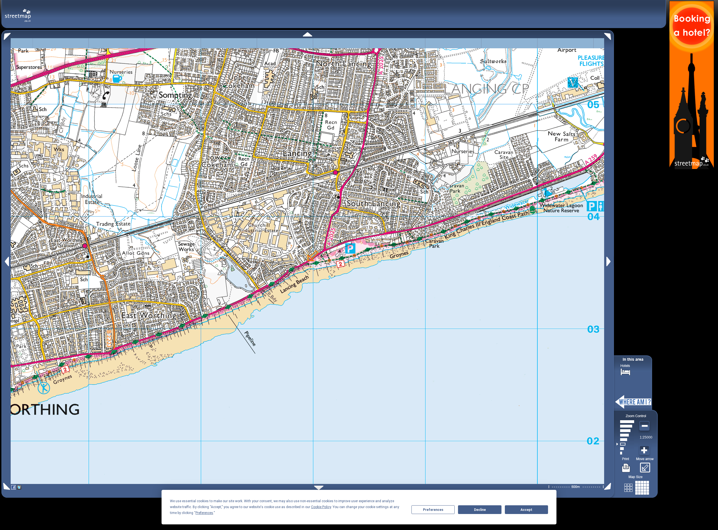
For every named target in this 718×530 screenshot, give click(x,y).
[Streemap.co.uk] (17, 12)
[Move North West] (6, 35)
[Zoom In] (645, 451)
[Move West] (6, 261)
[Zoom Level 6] (625, 430)
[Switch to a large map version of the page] (636, 487)
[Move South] (319, 488)
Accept (526, 510)
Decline (480, 510)
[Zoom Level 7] (625, 426)
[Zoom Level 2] (625, 448)
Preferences (433, 510)
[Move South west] (5, 486)
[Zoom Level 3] (625, 444)
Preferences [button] (204, 513)
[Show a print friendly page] (626, 466)
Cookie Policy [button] (321, 507)
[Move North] (307, 34)
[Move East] (609, 261)
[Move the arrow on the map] (644, 466)
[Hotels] (625, 371)
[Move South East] (608, 486)
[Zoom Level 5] (625, 435)
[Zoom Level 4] (625, 439)
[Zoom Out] (645, 426)
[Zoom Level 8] (625, 421)
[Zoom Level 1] (625, 453)
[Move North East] (609, 35)
